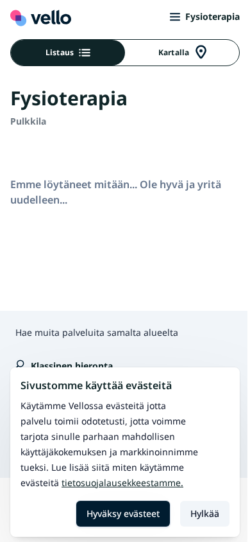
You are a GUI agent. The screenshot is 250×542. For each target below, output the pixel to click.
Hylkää (204, 513)
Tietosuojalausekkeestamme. (122, 482)
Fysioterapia (212, 16)
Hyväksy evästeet (123, 513)
